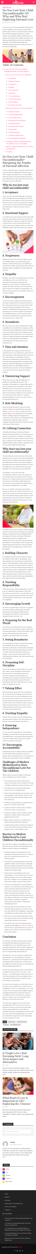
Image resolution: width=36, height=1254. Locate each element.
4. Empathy (11, 87)
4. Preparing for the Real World (17, 120)
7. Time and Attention (14, 96)
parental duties (24, 925)
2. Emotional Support (14, 81)
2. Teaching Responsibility (15, 114)
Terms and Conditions (10, 1206)
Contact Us (8, 1210)
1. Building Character (14, 111)
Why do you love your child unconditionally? (18, 75)
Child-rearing (11, 1021)
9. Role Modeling (13, 102)
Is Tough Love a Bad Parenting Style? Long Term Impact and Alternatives (15, 1058)
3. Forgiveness (12, 84)
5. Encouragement (13, 90)
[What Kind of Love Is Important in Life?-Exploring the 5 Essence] (18, 1086)
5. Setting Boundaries (14, 123)
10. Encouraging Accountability (16, 138)
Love (10, 7)
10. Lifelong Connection (15, 105)
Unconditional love (15, 1024)
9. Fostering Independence (16, 135)
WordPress (19, 1247)
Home (6, 1194)
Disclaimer (7, 1200)
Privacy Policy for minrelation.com (14, 1203)
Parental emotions (21, 1021)
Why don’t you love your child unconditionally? (19, 108)
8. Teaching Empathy (14, 132)
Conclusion (9, 152)
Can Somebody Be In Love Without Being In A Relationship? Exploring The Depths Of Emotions (18, 1229)
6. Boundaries (12, 93)
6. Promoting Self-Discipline (16, 126)
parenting (6, 1024)
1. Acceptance (12, 78)
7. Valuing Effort (12, 129)
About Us (7, 1197)
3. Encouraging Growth (14, 117)
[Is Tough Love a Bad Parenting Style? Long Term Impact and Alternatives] (18, 1041)
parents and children (14, 411)
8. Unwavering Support (14, 99)
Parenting (5, 7)
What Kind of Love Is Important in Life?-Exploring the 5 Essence (17, 1101)
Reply (4, 1157)
